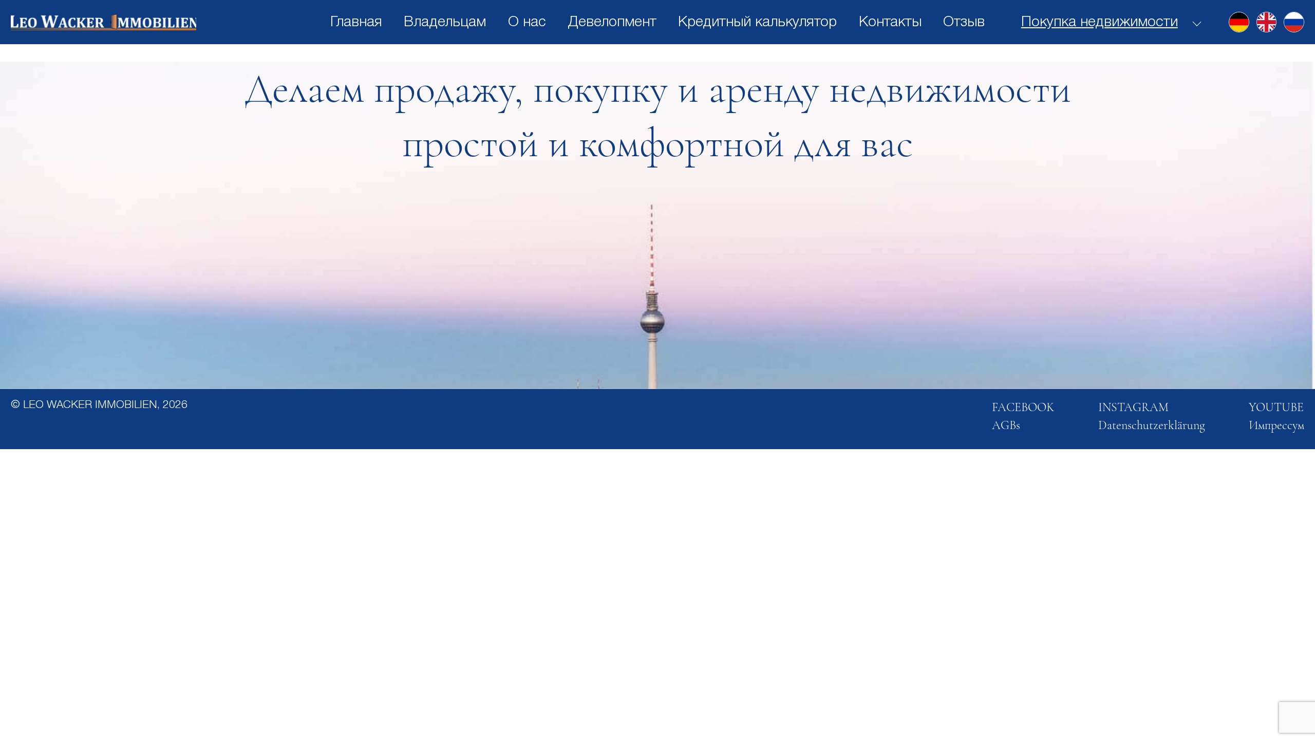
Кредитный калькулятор (757, 22)
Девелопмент (612, 22)
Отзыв (964, 22)
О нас (527, 22)
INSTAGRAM (1133, 407)
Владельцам (445, 22)
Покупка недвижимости (1099, 22)
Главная (356, 22)
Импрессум (1276, 425)
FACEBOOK (1023, 407)
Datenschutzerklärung (1151, 425)
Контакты (890, 22)
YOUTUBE (1276, 407)
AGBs (1006, 425)
